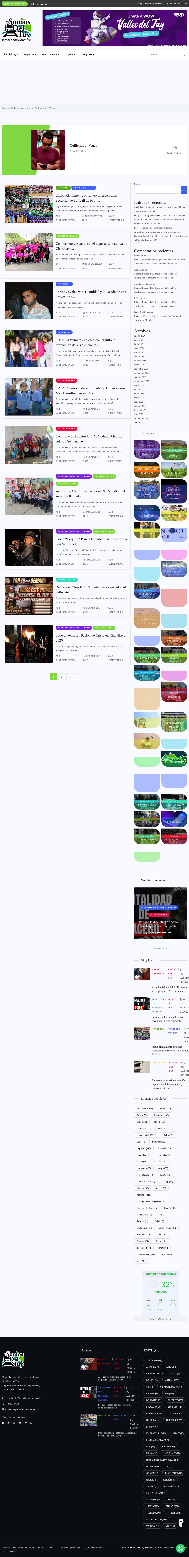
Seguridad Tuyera (174, 781)
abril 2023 (139, 414)
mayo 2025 (139, 398)
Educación (147, 516)
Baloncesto (161, 1115)
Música (161, 1188)
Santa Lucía (144, 1228)
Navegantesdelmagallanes (150, 1201)
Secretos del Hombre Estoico (147, 783)
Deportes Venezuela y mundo (174, 494)
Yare (141, 1261)
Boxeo (142, 1121)
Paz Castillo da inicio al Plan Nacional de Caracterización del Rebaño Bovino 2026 (160, 238)
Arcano (142, 1115)
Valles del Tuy (9, 54)
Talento (161, 1241)
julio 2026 (139, 340)
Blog (52, 1547)
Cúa (141, 1141)
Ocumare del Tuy (147, 1208)
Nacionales (174, 640)
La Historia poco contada (147, 621)
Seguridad (143, 1234)
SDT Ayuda (147, 761)
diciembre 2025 (141, 369)
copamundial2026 (147, 1135)
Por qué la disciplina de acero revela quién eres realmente (160, 215)
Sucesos (147, 822)
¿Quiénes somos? (94, 1547)
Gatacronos (174, 554)
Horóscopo (174, 572)
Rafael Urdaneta (174, 695)
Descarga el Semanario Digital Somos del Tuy (23, 1547)
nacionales (144, 1194)
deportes (144, 1148)
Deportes (29, 54)
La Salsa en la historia (174, 621)
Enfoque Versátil (174, 535)
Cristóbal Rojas (174, 453)
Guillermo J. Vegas (66, 220)
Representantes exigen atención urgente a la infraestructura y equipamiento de (168, 1084)
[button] (154, 948)
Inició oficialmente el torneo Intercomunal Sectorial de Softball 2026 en (170, 1050)
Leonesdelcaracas (147, 1181)
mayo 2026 (139, 348)
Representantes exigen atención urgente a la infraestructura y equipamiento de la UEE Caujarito (157, 230)
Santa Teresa (167, 1228)
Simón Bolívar (147, 804)
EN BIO (147, 533)
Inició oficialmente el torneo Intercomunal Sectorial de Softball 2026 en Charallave (159, 221)
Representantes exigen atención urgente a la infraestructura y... (74, 4)
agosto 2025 (139, 385)
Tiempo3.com (165, 1319)
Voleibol (167, 1254)
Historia (159, 1161)
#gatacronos (145, 1108)
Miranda (147, 640)
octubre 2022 (140, 422)
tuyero (163, 1247)
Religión (147, 722)
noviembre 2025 (141, 373)
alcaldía (165, 1108)
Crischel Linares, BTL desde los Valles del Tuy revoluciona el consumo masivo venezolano (155, 276)
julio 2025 (139, 389)
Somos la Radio (174, 804)
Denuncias (147, 473)
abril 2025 (139, 402)
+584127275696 (13, 1404)
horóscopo (144, 1168)
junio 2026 (139, 344)
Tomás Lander (147, 839)
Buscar (137, 184)
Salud (147, 744)
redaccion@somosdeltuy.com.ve (20, 1409)
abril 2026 (139, 352)
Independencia (147, 593)
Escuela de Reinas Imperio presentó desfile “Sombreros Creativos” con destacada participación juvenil (159, 261)
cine (161, 1128)
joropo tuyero (145, 1174)
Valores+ (147, 856)
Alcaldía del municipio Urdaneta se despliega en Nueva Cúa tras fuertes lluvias (159, 209)
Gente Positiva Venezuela (147, 574)
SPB (161, 1234)
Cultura (169, 1135)
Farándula (147, 554)
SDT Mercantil (174, 761)
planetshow (144, 1214)
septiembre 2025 (141, 381)
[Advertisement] (94, 81)
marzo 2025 (139, 406)
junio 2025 (139, 393)
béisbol (159, 1121)
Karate (165, 1174)
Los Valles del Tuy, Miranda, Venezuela (22, 1398)
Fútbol (142, 1161)
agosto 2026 (139, 336)
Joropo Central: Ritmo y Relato (174, 597)
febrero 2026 (140, 360)
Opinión (71, 54)
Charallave (144, 1128)
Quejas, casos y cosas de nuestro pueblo (147, 699)
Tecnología (174, 822)
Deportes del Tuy (147, 492)
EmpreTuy (88, 54)
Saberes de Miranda (174, 724)
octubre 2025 (140, 377)
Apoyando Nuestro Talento (147, 449)
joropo (163, 1168)
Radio (163, 1214)
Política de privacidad (70, 1547)
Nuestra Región (50, 54)
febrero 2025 (140, 410)
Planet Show (174, 675)
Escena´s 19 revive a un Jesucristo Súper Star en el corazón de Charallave (157, 318)
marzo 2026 (139, 356)
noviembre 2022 (141, 418)
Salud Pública (174, 744)
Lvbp (168, 1181)
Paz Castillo (147, 675)
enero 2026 (139, 365)
